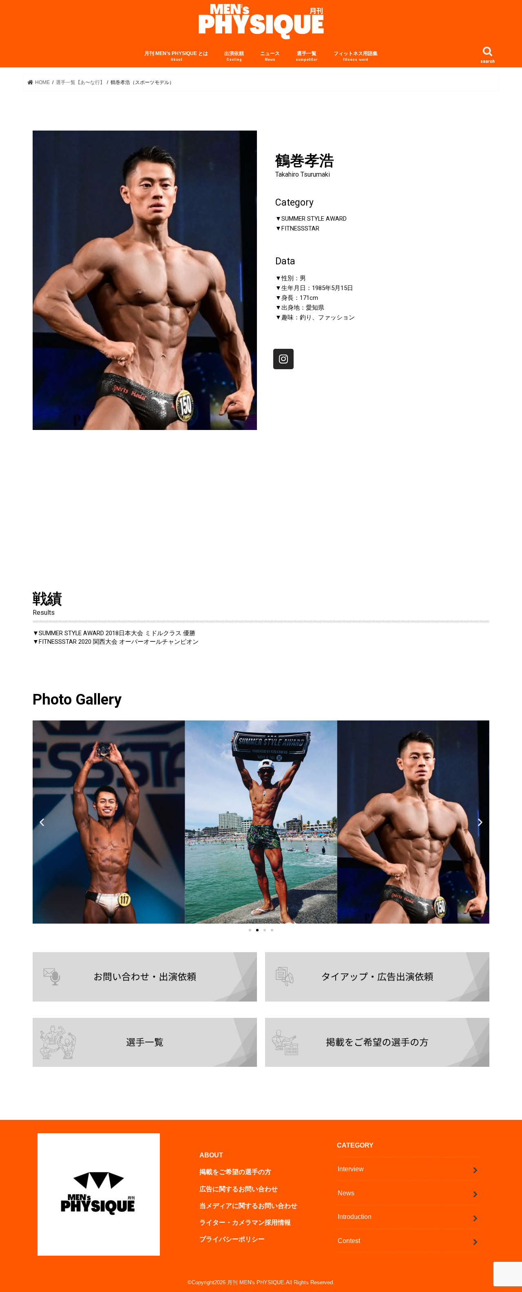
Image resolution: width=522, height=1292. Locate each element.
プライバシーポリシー (232, 1239)
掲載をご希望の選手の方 (235, 1171)
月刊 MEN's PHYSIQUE (255, 1282)
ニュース (270, 56)
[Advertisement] (261, 495)
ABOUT (211, 1155)
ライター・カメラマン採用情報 (245, 1222)
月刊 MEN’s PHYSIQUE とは (176, 56)
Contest (349, 1240)
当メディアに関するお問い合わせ (248, 1205)
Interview (351, 1168)
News (346, 1193)
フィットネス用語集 (356, 56)
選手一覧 (306, 56)
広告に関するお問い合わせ (238, 1188)
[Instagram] (283, 359)
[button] (250, 930)
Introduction (355, 1216)
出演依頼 (234, 56)
